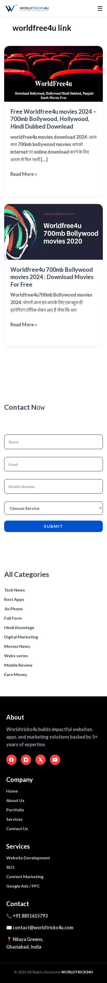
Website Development (28, 857)
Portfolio (15, 809)
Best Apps (14, 599)
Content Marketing (24, 876)
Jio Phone (13, 608)
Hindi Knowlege (19, 627)
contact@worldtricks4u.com (43, 927)
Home (12, 790)
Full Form (13, 618)
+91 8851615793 (30, 916)
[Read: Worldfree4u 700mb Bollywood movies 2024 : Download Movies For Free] (53, 232)
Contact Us (17, 828)
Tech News (14, 589)
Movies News (17, 646)
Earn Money (15, 674)
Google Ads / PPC (23, 885)
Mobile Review (18, 664)
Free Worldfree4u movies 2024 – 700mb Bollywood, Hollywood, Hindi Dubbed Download (53, 119)
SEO (10, 867)
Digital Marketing (21, 636)
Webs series (16, 655)
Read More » (23, 174)
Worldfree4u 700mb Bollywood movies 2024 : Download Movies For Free (51, 277)
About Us (15, 800)
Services (14, 819)
